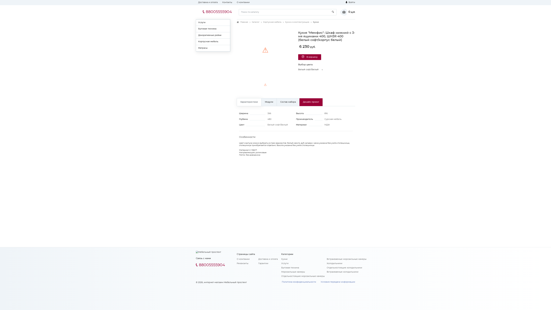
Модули (269, 102)
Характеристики (249, 102)
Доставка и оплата (208, 2)
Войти (351, 2)
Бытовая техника (207, 29)
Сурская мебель (333, 119)
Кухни (284, 259)
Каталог (255, 22)
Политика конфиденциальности (299, 282)
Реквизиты (242, 263)
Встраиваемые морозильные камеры (346, 259)
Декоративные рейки (209, 35)
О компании (243, 2)
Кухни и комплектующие (297, 22)
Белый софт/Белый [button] (308, 70)
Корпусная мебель (208, 42)
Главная (244, 22)
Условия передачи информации (338, 282)
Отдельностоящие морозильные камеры (303, 276)
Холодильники (334, 263)
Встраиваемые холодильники (342, 272)
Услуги (201, 23)
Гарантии (263, 263)
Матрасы (202, 48)
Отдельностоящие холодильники (344, 268)
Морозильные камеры (293, 272)
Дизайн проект (311, 102)
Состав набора (288, 102)
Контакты (227, 2)
